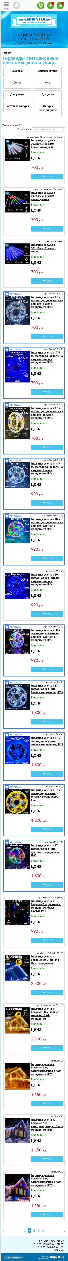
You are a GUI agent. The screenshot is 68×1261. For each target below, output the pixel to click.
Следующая (63, 1230)
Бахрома (17, 71)
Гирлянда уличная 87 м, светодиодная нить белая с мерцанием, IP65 (47, 689)
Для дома (48, 94)
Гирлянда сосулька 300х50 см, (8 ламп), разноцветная (43, 196)
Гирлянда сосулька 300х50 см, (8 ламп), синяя (43, 248)
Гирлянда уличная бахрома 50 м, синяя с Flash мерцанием (45, 960)
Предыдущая (5, 1230)
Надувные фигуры (17, 106)
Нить (48, 82)
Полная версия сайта (14, 1257)
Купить (47, 176)
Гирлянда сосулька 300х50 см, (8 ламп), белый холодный (43, 144)
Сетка (17, 82)
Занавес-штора (47, 71)
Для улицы (17, 94)
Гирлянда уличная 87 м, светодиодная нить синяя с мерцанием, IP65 (47, 741)
